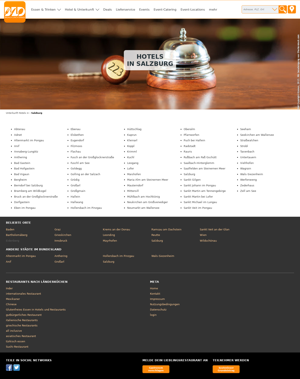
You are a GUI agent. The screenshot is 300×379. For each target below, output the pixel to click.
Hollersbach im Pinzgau (86, 207)
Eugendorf (77, 140)
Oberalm (189, 129)
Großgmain (78, 190)
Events (144, 9)
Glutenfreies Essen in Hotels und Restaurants (36, 309)
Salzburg (189, 174)
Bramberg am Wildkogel (30, 190)
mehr (213, 9)
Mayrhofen (110, 240)
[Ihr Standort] (292, 9)
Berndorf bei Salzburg (28, 185)
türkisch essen (15, 341)
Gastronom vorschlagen (156, 369)
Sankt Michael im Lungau (200, 202)
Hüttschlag (134, 129)
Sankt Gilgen (192, 179)
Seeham (245, 129)
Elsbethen (77, 134)
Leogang (132, 163)
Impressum (157, 299)
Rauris (188, 151)
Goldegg (76, 168)
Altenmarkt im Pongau (29, 140)
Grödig (75, 179)
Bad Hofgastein (24, 168)
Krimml (132, 151)
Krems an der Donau (116, 229)
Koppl (130, 146)
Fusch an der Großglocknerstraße (92, 157)
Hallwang (77, 202)
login (153, 314)
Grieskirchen (62, 234)
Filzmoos (76, 146)
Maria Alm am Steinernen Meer (147, 179)
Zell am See (248, 190)
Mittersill (133, 190)
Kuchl (130, 157)
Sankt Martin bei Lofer (198, 196)
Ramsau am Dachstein (166, 229)
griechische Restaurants (22, 325)
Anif (16, 146)
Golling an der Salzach (85, 174)
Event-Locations (193, 9)
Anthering (20, 157)
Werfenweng (248, 179)
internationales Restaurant (23, 293)
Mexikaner (13, 299)
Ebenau (75, 129)
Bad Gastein (22, 163)
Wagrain (245, 168)
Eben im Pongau (25, 207)
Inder (9, 288)
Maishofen (134, 174)
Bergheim (20, 179)
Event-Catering (165, 9)
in (17, 113)
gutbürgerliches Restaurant (24, 314)
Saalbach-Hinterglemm (199, 163)
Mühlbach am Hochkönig (143, 196)
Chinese (11, 304)
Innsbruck (60, 240)
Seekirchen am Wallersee (257, 134)
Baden (10, 229)
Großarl (75, 185)
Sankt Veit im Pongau (198, 207)
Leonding (109, 234)
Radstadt (190, 146)
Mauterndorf (135, 185)
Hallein (75, 196)
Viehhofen (247, 163)
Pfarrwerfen (191, 134)
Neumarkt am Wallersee (143, 207)
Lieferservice (125, 9)
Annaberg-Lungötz (26, 151)
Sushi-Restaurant (17, 346)
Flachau (76, 151)
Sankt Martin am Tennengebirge (205, 190)
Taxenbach (247, 151)
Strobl (244, 146)
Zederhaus (247, 185)
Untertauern (248, 157)
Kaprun (132, 134)
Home (154, 288)
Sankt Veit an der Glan (214, 229)
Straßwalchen (249, 140)
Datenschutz (158, 309)
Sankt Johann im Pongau (200, 185)
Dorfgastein (22, 202)
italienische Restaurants (22, 320)
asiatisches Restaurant (21, 336)
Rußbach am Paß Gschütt (200, 157)
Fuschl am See (80, 163)
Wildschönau (208, 240)
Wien (203, 234)
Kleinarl (132, 140)
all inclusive (14, 330)
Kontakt (155, 293)
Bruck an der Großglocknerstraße (36, 196)
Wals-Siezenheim (251, 174)
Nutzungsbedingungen (165, 304)
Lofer (130, 168)
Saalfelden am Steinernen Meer (204, 168)
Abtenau (19, 129)
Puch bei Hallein (194, 140)
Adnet (18, 134)
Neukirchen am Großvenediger (147, 202)
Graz (57, 229)
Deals (107, 9)
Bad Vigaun (21, 174)
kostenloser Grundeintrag (226, 369)
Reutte (155, 234)
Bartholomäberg (16, 234)
